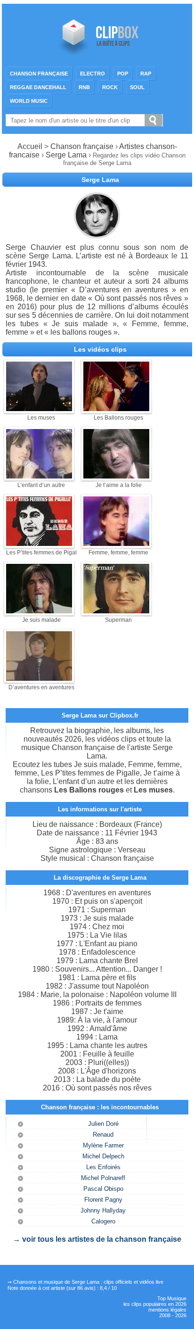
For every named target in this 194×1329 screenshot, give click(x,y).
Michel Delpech (103, 1156)
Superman (118, 620)
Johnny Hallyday (103, 1210)
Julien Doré (103, 1123)
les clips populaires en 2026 (154, 1304)
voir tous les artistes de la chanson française (101, 1239)
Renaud (103, 1134)
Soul (137, 87)
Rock (110, 87)
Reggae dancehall (38, 87)
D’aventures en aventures (41, 687)
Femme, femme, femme (118, 552)
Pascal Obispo (103, 1188)
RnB (84, 87)
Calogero (103, 1221)
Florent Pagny (103, 1199)
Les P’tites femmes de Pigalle (43, 552)
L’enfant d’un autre (41, 485)
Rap (145, 73)
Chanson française (39, 73)
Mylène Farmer (103, 1145)
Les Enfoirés (103, 1167)
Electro (92, 73)
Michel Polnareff (103, 1177)
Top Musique (171, 1298)
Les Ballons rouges (118, 417)
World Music (29, 101)
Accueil (29, 146)
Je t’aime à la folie (119, 485)
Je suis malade (41, 620)
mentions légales (167, 1309)
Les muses (41, 417)
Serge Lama (66, 155)
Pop (122, 73)
